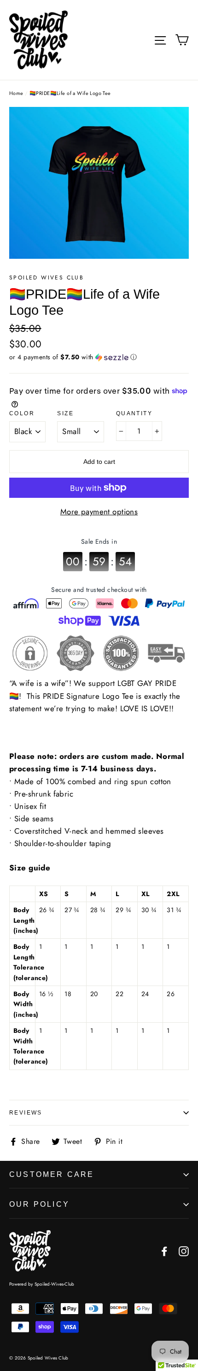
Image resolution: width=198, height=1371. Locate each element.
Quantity (134, 413)
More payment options (99, 511)
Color (22, 413)
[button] (99, 357)
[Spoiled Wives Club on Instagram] (184, 1250)
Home (16, 93)
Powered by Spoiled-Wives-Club (41, 1284)
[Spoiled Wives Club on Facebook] (164, 1250)
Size (65, 413)
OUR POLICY (39, 1204)
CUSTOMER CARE (51, 1174)
